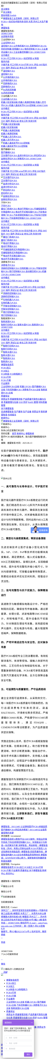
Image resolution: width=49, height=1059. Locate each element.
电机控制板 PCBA (32, 49)
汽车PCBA (6, 206)
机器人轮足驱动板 (9, 102)
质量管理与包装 (11, 402)
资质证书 (5, 399)
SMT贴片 (43, 65)
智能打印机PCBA (9, 325)
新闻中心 (5, 418)
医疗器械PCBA (8, 152)
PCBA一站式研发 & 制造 (27, 58)
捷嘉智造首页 (7, 365)
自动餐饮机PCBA (34, 271)
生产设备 (27, 412)
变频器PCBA (18, 49)
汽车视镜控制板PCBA (23, 215)
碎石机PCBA (40, 155)
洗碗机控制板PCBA (10, 268)
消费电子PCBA (8, 265)
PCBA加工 (6, 368)
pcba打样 (23, 171)
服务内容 (5, 61)
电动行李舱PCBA (26, 209)
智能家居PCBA (8, 321)
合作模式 (5, 55)
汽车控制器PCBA (14, 390)
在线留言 (12, 415)
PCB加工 (5, 371)
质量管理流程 (16, 399)
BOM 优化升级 (26, 231)
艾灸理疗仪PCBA (9, 155)
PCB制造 (5, 374)
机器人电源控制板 (27, 102)
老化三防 (23, 68)
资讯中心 (10, 873)
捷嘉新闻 (30, 433)
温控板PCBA (7, 46)
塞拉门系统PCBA (9, 209)
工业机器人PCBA (9, 99)
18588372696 (7, 33)
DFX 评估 (34, 65)
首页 (14, 433)
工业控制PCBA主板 (10, 386)
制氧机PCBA (24, 159)
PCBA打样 (24, 65)
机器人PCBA (25, 386)
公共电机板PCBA (21, 46)
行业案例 (5, 383)
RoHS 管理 (33, 402)
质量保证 (5, 396)
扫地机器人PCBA (28, 268)
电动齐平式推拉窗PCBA (26, 212)
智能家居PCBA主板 (20, 1008)
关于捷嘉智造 (7, 408)
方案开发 (5, 65)
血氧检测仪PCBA (9, 159)
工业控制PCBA (8, 43)
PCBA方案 (6, 380)
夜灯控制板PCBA (17, 271)
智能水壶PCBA (25, 325)
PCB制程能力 (16, 374)
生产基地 (18, 412)
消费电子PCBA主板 (31, 390)
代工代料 (14, 65)
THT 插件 (5, 68)
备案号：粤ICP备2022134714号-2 (16, 931)
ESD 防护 (23, 402)
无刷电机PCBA (37, 46)
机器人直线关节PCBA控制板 (22, 105)
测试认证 (14, 68)
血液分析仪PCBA (26, 155)
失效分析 (32, 68)
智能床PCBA (38, 325)
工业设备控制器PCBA (23, 52)
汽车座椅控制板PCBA (19, 218)
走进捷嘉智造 (7, 412)
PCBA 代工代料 (8, 58)
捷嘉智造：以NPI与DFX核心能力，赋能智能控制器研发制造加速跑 (24, 858)
